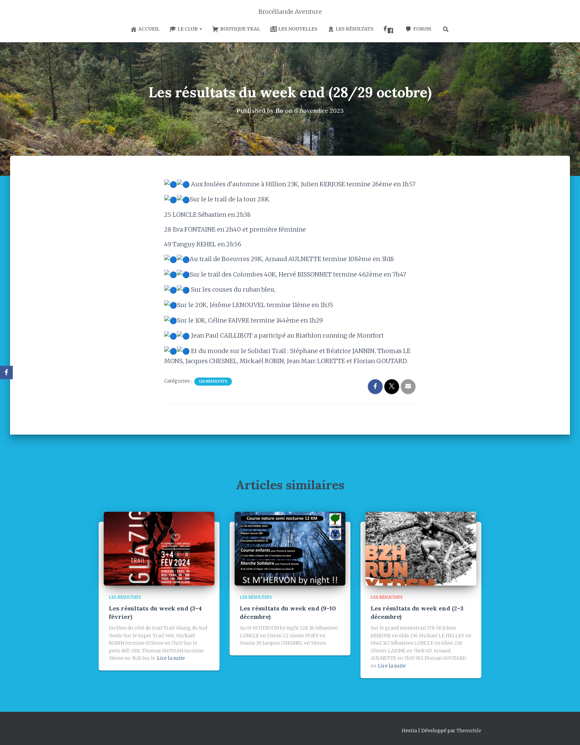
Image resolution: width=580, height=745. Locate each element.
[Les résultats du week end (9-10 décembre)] (290, 548)
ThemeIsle (468, 731)
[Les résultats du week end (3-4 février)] (159, 548)
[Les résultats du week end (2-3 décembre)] (421, 548)
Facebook (389, 29)
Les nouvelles (298, 29)
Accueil (148, 29)
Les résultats (355, 29)
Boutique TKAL (240, 29)
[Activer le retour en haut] (566, 731)
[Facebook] (6, 372)
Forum (422, 29)
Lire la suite (171, 658)
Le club (188, 29)
